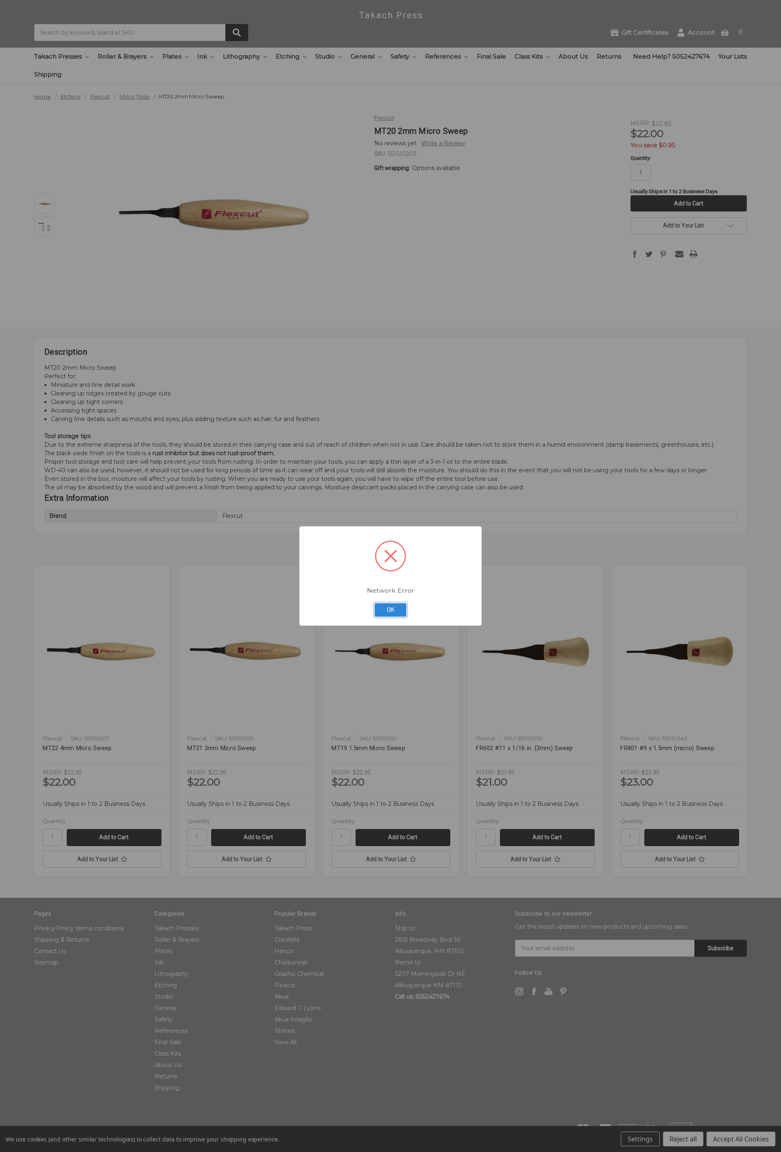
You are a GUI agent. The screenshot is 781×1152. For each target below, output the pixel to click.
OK (391, 609)
